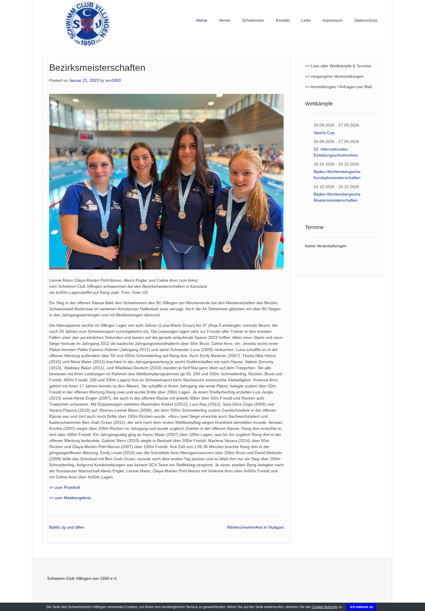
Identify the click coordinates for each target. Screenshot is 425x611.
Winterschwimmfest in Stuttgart (255, 527)
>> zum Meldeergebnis (70, 497)
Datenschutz (365, 20)
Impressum (332, 20)
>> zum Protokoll (64, 487)
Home (201, 20)
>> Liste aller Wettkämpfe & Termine (338, 66)
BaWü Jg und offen (66, 527)
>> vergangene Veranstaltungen (334, 76)
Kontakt (283, 20)
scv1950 (113, 80)
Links (306, 20)
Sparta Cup (324, 132)
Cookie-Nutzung (324, 607)
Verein (224, 20)
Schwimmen (253, 20)
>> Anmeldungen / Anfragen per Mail (338, 86)
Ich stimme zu (361, 607)
